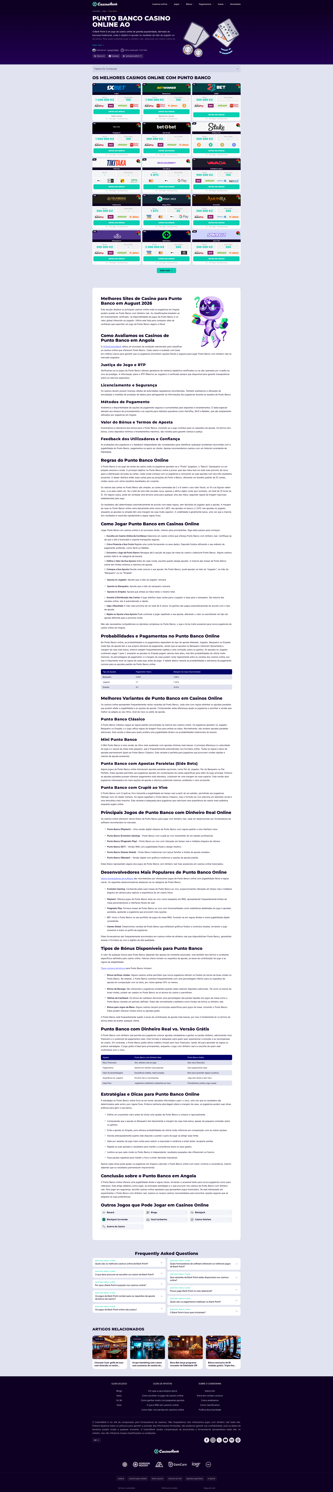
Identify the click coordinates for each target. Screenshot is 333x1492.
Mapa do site (209, 1488)
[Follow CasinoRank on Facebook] (206, 1440)
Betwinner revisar (166, 116)
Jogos (176, 4)
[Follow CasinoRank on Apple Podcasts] (238, 1440)
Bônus (189, 4)
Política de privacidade (210, 1409)
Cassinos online (159, 4)
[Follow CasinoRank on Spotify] (231, 1440)
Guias (220, 4)
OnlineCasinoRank (112, 346)
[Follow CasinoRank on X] (219, 1440)
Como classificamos (210, 1405)
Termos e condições (126, 1488)
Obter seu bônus (116, 112)
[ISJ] (125, 1464)
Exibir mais (165, 270)
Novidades (235, 4)
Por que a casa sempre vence (162, 1390)
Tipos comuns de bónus (113, 968)
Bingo (119, 1390)
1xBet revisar (116, 116)
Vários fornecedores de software (117, 878)
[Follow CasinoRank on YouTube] (225, 1440)
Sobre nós (210, 1390)
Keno (119, 1395)
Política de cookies (169, 1488)
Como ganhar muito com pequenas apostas (162, 1400)
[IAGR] (196, 1464)
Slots (119, 1405)
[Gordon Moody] (141, 1464)
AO (95, 1440)
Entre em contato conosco (210, 1395)
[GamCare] (178, 1464)
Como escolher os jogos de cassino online (162, 1395)
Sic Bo (119, 1400)
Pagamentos (205, 4)
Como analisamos (210, 1400)
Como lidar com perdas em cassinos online (162, 1409)
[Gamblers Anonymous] (159, 1464)
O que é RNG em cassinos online (163, 1405)
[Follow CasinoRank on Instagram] (213, 1440)
